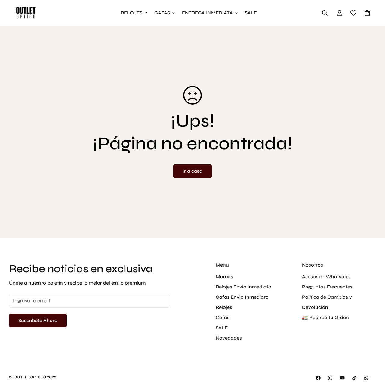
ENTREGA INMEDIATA (207, 13)
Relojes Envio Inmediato (243, 287)
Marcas (224, 276)
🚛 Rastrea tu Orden (325, 317)
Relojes (224, 307)
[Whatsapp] (366, 378)
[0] (367, 13)
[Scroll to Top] (373, 357)
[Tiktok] (354, 378)
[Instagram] (330, 378)
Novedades (229, 338)
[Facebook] (318, 378)
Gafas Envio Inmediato (242, 297)
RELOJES (131, 13)
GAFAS (162, 13)
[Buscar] (325, 13)
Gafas (222, 317)
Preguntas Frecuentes (327, 287)
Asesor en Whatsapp (326, 276)
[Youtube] (342, 378)
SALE (251, 13)
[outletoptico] (25, 13)
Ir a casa (192, 171)
